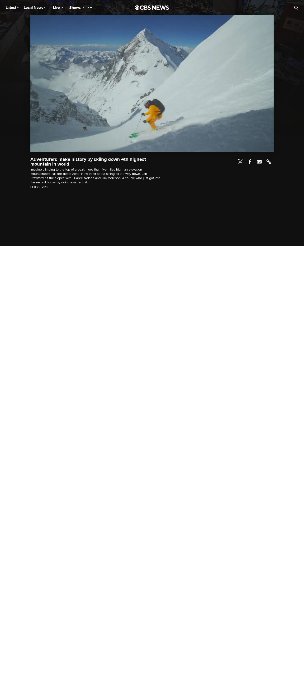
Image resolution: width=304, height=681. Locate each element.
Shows (75, 8)
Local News (34, 8)
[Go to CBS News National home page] (152, 7)
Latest (11, 8)
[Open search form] (296, 7)
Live (57, 7)
